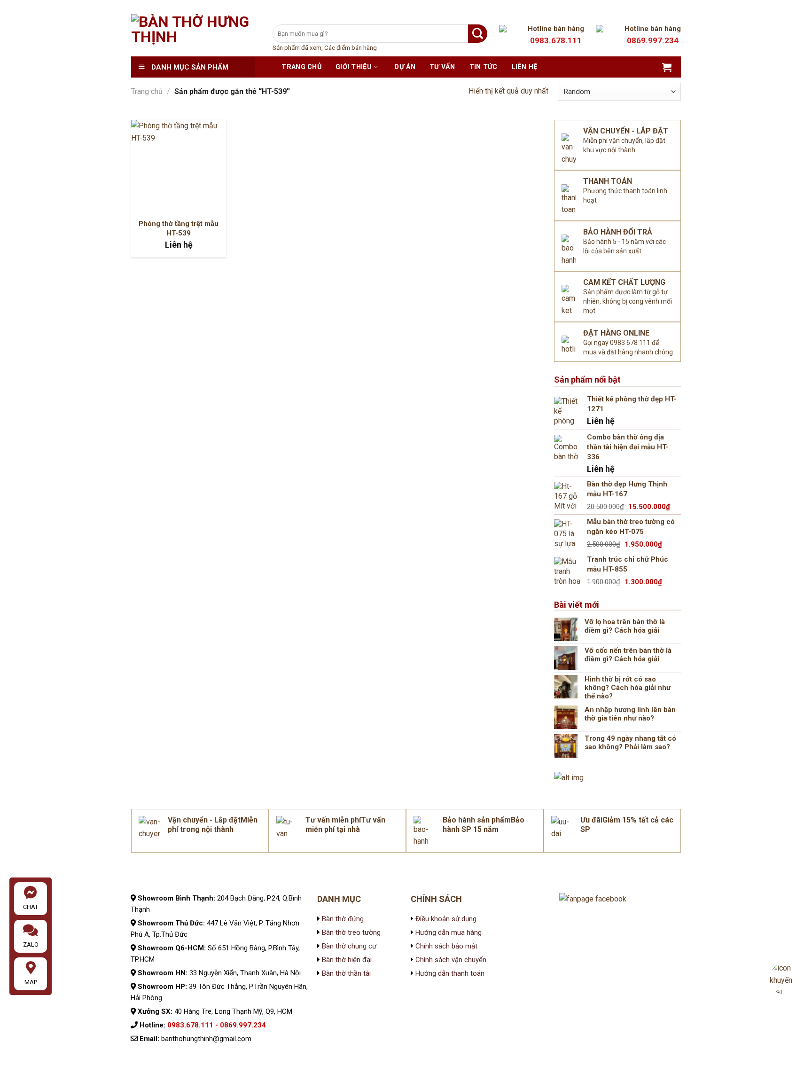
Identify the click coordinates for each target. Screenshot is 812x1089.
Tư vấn (442, 67)
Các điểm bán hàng (350, 47)
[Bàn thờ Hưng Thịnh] (194, 35)
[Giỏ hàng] (666, 67)
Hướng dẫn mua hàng (448, 932)
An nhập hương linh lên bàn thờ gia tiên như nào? (630, 713)
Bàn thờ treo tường (351, 932)
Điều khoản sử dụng (445, 919)
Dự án (404, 67)
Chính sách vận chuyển (450, 960)
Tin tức (483, 67)
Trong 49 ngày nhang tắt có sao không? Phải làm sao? (630, 742)
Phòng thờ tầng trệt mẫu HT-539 (179, 228)
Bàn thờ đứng (343, 919)
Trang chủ (301, 67)
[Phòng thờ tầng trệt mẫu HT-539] (178, 167)
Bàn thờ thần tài (346, 973)
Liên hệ (525, 67)
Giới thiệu (354, 67)
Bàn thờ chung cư (349, 946)
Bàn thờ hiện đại (347, 960)
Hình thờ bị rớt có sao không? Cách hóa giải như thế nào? (628, 687)
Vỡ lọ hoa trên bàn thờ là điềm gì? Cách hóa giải (625, 626)
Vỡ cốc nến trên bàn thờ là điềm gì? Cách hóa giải (628, 654)
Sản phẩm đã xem (297, 47)
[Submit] (477, 33)
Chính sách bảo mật (445, 946)
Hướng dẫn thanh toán (449, 973)
